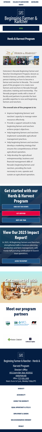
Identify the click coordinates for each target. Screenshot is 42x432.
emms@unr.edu (21, 375)
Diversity (21, 388)
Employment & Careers (21, 414)
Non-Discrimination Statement (21, 420)
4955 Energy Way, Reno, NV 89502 (21, 372)
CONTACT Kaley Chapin (21, 293)
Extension (7, 2)
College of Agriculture (21, 2)
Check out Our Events (21, 207)
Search (21, 4)
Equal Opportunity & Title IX (21, 407)
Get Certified (20, 213)
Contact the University (21, 401)
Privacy (21, 426)
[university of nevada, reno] (21, 355)
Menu (21, 28)
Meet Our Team (21, 220)
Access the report (21, 261)
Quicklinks (34, 2)
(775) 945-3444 (23, 378)
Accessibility (21, 395)
